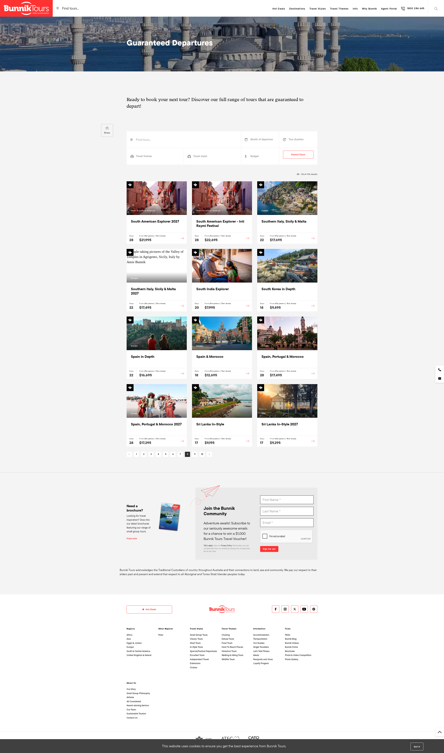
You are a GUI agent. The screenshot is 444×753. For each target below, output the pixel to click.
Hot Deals (278, 9)
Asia (129, 639)
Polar (160, 635)
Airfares (130, 697)
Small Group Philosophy (138, 693)
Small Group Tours (199, 635)
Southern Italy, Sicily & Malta (284, 221)
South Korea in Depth (278, 289)
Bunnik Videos (292, 643)
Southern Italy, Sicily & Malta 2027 (153, 291)
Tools (288, 628)
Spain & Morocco (209, 356)
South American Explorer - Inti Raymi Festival (220, 223)
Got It (417, 746)
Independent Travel (199, 659)
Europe (130, 647)
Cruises (193, 667)
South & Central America (138, 651)
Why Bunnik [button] (369, 9)
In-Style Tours (196, 647)
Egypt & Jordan (134, 643)
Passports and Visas (263, 659)
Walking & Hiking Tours (232, 655)
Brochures (290, 651)
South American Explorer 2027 (155, 221)
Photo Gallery (291, 659)
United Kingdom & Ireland (139, 655)
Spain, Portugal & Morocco (283, 356)
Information (259, 628)
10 (202, 454)
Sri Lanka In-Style (210, 424)
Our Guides (258, 643)
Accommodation (261, 635)
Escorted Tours (197, 655)
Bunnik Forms (291, 647)
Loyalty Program (261, 663)
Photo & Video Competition (298, 655)
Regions (131, 628)
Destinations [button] (297, 9)
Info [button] (355, 9)
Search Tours (298, 154)
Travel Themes (229, 628)
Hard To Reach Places (232, 647)
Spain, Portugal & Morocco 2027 (156, 424)
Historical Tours (229, 651)
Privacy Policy (226, 545)
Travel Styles (196, 628)
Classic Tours (196, 639)
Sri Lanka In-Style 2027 (280, 424)
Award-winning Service (138, 705)
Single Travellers (261, 647)
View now (132, 538)
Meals (256, 655)
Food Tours (227, 643)
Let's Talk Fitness (261, 651)
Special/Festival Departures (203, 651)
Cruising (226, 635)
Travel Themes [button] (339, 9)
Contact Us (132, 717)
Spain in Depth (142, 356)
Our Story (131, 689)
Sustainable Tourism (136, 713)
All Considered (134, 701)
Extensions (195, 663)
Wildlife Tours (228, 659)
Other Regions (165, 628)
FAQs (287, 635)
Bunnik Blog (290, 639)
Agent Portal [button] (389, 9)
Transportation (260, 639)
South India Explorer (212, 289)
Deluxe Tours (228, 639)
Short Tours (195, 643)
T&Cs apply (208, 545)
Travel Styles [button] (317, 9)
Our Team (131, 709)
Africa (129, 635)
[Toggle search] (436, 8)
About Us (131, 683)
